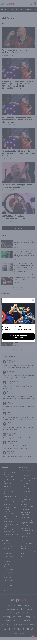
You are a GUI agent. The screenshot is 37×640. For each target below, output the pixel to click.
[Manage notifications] (33, 636)
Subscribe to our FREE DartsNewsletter (18, 336)
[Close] (33, 300)
